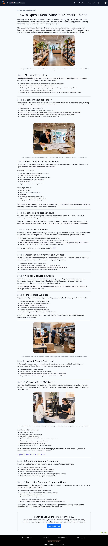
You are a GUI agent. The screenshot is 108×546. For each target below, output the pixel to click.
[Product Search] (97, 3)
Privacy (62, 544)
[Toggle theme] (7, 3)
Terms (56, 544)
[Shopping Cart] (102, 3)
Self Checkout (81, 538)
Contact (51, 544)
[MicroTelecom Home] (3, 3)
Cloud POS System (27, 538)
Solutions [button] (82, 3)
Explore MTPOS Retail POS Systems (31, 454)
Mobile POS (45, 538)
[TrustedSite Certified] (104, 533)
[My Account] (105, 3)
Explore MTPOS (54, 526)
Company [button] (91, 3)
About (45, 544)
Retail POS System (63, 538)
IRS (54, 248)
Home (76, 3)
